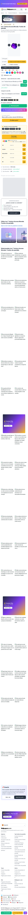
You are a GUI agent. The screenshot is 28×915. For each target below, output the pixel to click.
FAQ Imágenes (4, 887)
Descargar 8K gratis (18, 912)
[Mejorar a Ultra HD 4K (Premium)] (24, 153)
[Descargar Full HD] (24, 149)
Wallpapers (16, 895)
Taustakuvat (5, 904)
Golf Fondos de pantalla (20, 849)
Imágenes (3, 873)
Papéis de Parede (6, 898)
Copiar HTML (23, 85)
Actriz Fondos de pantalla (20, 865)
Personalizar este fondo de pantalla (15, 110)
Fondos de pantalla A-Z (20, 870)
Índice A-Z (3, 836)
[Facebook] (7, 73)
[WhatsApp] (15, 73)
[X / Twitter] (10, 73)
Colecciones (3, 837)
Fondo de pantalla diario (6, 848)
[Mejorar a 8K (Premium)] (24, 161)
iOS (13, 24)
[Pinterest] (12, 73)
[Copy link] (23, 73)
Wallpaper (5, 897)
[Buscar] (21, 9)
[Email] (20, 73)
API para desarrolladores (20, 887)
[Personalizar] (25, 912)
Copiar (25, 81)
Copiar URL (24, 93)
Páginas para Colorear (6, 875)
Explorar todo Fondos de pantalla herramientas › (12, 225)
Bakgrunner (20, 902)
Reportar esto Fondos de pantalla (8, 175)
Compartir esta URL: (6, 90)
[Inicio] (1, 24)
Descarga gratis (15, 105)
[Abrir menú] (25, 9)
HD (3, 128)
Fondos (2, 872)
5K (16, 128)
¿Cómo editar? (16, 171)
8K (19, 128)
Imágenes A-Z (18, 873)
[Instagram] (17, 73)
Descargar (14, 137)
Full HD (7, 128)
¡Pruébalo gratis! (14, 120)
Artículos (3, 850)
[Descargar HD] (24, 145)
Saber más (8, 797)
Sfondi (14, 898)
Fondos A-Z (17, 872)
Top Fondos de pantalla (6, 846)
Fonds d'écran (6, 902)
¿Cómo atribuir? (4, 87)
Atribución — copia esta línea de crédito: (10, 78)
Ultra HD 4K (12, 128)
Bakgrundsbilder (13, 897)
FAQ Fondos (3, 885)
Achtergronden (17, 900)
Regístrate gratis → (20, 797)
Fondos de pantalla (7, 24)
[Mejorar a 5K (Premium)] (24, 157)
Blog (16, 881)
